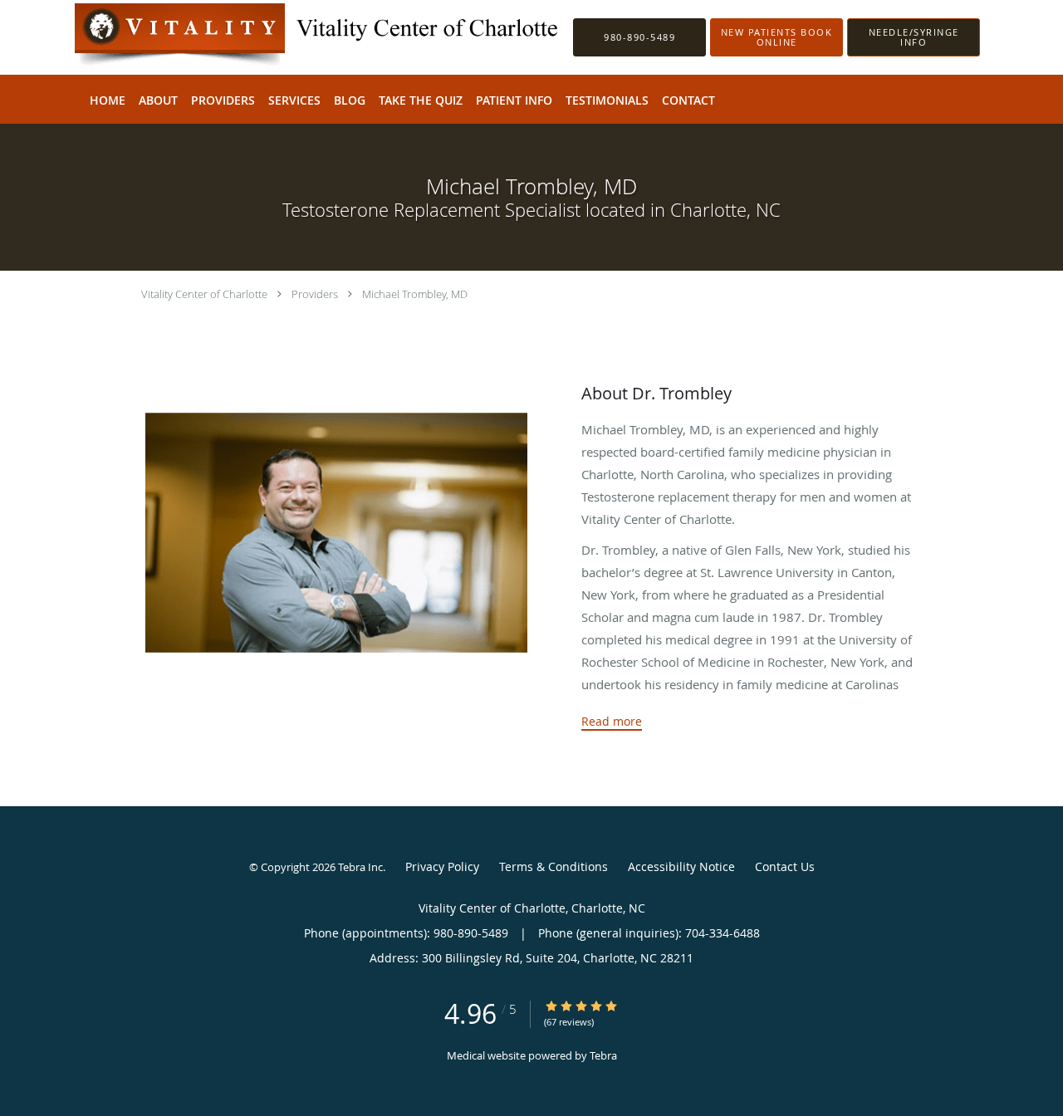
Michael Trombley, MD (415, 293)
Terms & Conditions (553, 866)
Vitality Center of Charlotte (204, 293)
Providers (314, 293)
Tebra (603, 1055)
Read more (611, 721)
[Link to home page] (294, 37)
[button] (776, 37)
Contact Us (785, 866)
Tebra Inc (360, 866)
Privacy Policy (442, 866)
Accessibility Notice (681, 866)
